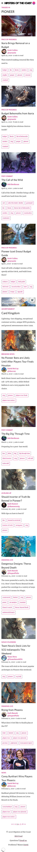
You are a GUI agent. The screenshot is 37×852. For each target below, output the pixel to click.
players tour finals (21, 395)
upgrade (20, 292)
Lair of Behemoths (22, 136)
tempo (12, 292)
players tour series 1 (8, 400)
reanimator (6, 218)
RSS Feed (18, 836)
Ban (3, 453)
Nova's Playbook (8, 642)
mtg (31, 70)
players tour (6, 738)
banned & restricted (14, 520)
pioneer (19, 75)
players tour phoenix (19, 738)
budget (4, 70)
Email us (23, 840)
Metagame (19, 525)
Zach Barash (12, 571)
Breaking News (7, 354)
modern (24, 70)
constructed (6, 597)
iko (11, 70)
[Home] (20, 3)
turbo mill (5, 463)
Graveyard (29, 203)
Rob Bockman (13, 184)
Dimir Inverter (6, 458)
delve (9, 453)
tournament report (26, 743)
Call (3, 203)
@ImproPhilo (13, 573)
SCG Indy (18, 676)
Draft (4, 733)
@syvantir (11, 53)
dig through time (24, 453)
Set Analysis (13, 602)
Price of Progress (9, 39)
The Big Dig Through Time (15, 433)
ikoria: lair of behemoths (22, 208)
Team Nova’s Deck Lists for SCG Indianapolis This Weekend (15, 649)
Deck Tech (5, 287)
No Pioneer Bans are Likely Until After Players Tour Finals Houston (17, 361)
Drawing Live (7, 560)
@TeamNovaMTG (14, 659)
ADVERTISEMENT (8, 309)
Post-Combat (7, 176)
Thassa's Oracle (7, 607)
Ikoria (17, 70)
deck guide (21, 282)
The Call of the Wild (12, 179)
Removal (27, 75)
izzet (25, 287)
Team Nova (12, 657)
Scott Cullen (12, 50)
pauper (12, 75)
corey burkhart (7, 807)
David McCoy (12, 369)
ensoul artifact (16, 287)
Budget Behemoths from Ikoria (17, 113)
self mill (30, 458)
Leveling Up (6, 493)
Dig (15, 453)
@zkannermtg (13, 506)
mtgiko (4, 75)
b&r (3, 520)
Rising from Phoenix (12, 709)
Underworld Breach (8, 612)
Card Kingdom (10, 313)
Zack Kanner (12, 504)
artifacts (5, 282)
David (25, 845)
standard (5, 80)
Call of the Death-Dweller (15, 203)
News (3, 773)
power (4, 602)
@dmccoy (11, 371)
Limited (15, 597)
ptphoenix (14, 743)
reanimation (28, 213)
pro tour (5, 743)
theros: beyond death (21, 607)
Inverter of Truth (7, 525)
